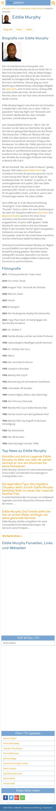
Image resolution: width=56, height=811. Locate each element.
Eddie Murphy (37, 8)
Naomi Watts (9, 738)
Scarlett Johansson (12, 773)
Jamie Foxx (42, 212)
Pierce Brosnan (11, 753)
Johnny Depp (9, 758)
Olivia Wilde (9, 778)
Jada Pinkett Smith (32, 170)
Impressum (47, 807)
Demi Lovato (9, 768)
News (19, 29)
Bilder (29, 29)
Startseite (6, 8)
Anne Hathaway (11, 743)
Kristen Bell (9, 783)
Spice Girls (11, 89)
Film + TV (15, 8)
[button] (5, 797)
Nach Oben (8, 807)
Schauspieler (25, 8)
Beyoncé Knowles (11, 215)
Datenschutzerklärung (32, 807)
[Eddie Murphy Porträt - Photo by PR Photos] (7, 20)
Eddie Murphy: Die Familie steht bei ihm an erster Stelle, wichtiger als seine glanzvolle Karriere (26, 515)
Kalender (17, 807)
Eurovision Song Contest (15, 763)
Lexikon (15, 2)
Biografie (8, 29)
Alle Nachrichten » (12, 535)
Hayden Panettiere (12, 748)
